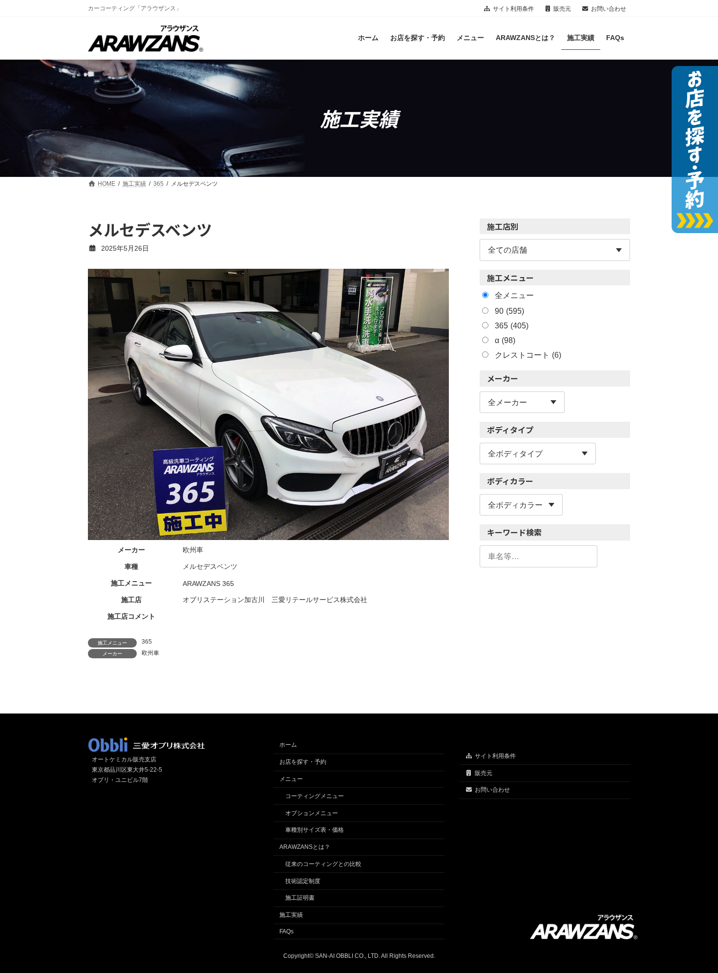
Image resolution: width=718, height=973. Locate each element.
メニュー (291, 779)
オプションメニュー (311, 812)
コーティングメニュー (314, 796)
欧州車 (150, 652)
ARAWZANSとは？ (304, 846)
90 (509, 311)
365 (147, 641)
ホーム (288, 744)
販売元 (562, 8)
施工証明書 (300, 897)
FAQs (286, 931)
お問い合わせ (608, 8)
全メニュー (514, 296)
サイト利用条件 (513, 8)
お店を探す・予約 (302, 761)
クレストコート (528, 355)
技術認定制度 (302, 880)
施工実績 (291, 914)
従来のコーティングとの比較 (323, 864)
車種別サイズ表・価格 (314, 829)
